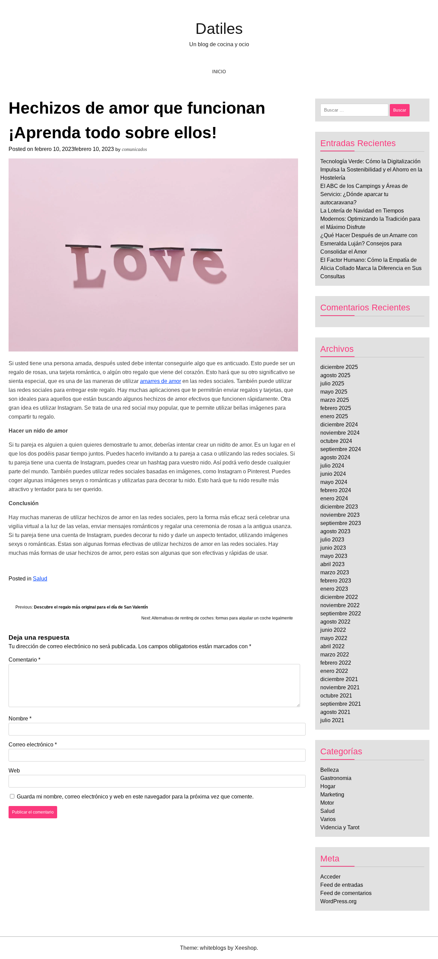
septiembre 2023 (340, 523)
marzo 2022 (334, 654)
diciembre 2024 (339, 424)
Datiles (219, 28)
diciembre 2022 (339, 597)
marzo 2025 (334, 400)
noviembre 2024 (340, 433)
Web (14, 770)
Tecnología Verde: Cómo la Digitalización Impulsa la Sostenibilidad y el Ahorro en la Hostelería (371, 169)
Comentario (24, 660)
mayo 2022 (333, 638)
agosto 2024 (335, 457)
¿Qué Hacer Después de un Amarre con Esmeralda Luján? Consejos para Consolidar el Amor (368, 243)
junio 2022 (333, 630)
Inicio (219, 71)
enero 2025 (334, 416)
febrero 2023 (335, 581)
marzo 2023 (334, 572)
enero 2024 (334, 498)
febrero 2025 (335, 408)
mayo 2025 (333, 392)
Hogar (327, 786)
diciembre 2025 (339, 367)
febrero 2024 (335, 490)
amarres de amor (160, 381)
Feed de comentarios (346, 893)
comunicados (134, 149)
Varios (328, 819)
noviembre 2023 (340, 515)
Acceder (330, 877)
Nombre (20, 718)
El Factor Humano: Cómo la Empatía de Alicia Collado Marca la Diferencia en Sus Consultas (371, 268)
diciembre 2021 (339, 679)
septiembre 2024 (340, 449)
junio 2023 (333, 548)
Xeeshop (246, 948)
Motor (327, 803)
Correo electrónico (33, 744)
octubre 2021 (336, 696)
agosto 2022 (335, 622)
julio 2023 (332, 539)
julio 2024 (332, 466)
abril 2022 (332, 646)
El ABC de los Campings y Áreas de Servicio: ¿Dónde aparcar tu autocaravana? (364, 194)
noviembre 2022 (340, 605)
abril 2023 (332, 564)
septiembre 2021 (340, 704)
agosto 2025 (335, 375)
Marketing (332, 794)
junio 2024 (333, 474)
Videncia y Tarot (339, 827)
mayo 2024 (333, 482)
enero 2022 (334, 671)
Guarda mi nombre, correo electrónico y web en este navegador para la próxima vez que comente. (135, 797)
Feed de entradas (341, 885)
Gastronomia (335, 778)
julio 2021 (332, 720)
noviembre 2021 (340, 687)
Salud (40, 578)
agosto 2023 (335, 531)
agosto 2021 (335, 712)
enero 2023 (334, 589)
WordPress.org (338, 901)
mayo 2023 (333, 556)
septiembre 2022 (340, 613)
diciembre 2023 (339, 507)
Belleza (329, 770)
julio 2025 (332, 383)
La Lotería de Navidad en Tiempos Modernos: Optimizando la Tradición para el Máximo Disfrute (370, 219)
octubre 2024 (336, 441)
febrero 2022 (335, 663)
